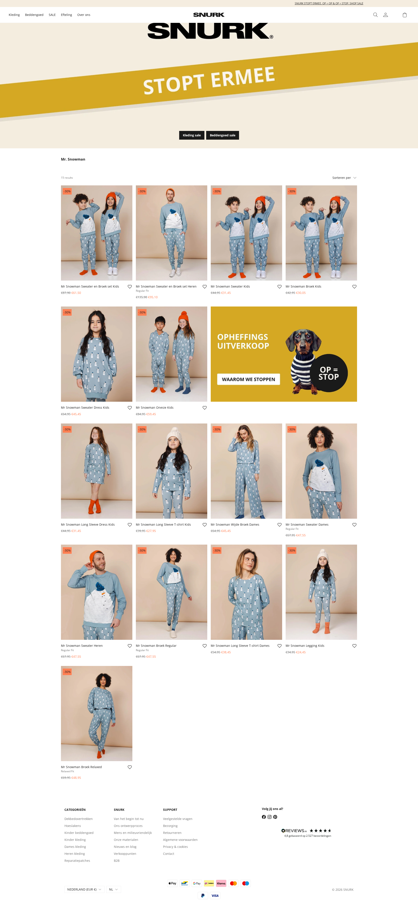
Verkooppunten (125, 854)
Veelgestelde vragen (177, 819)
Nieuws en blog (125, 847)
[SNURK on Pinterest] (275, 817)
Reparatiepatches (77, 861)
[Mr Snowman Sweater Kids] (246, 233)
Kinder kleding (75, 840)
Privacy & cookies (175, 847)
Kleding (14, 15)
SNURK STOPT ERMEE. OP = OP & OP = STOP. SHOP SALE (209, 3)
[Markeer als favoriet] (129, 286)
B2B (117, 861)
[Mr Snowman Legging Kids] (321, 592)
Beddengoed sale (222, 135)
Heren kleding (74, 854)
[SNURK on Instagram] (269, 817)
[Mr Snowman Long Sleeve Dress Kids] (96, 471)
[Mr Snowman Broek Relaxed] (96, 713)
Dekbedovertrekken (78, 819)
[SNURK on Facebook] (264, 817)
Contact (168, 854)
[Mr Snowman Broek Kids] (321, 233)
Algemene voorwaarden (180, 840)
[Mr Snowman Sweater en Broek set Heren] (171, 233)
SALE (52, 15)
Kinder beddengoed (79, 833)
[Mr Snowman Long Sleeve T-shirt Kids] (171, 471)
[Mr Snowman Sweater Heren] (96, 592)
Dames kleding (75, 847)
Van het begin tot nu (129, 819)
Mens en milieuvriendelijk (133, 833)
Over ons (83, 15)
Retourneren (172, 833)
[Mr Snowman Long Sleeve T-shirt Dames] (246, 592)
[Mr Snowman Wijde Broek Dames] (246, 471)
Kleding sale (192, 135)
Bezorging (170, 826)
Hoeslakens (72, 826)
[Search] (375, 15)
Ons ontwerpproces (128, 826)
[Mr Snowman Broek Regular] (171, 592)
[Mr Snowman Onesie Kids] (171, 354)
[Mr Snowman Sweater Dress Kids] (96, 354)
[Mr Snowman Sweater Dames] (321, 471)
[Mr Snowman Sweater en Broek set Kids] (96, 233)
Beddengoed (34, 15)
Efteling (66, 15)
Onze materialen (126, 840)
